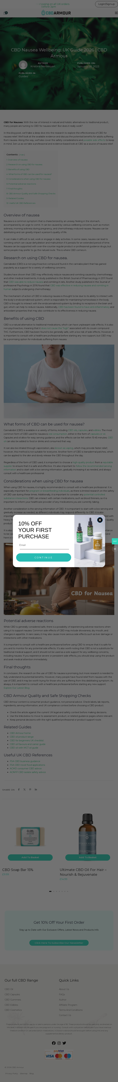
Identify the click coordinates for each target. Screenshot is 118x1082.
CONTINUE (44, 557)
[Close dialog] (100, 520)
